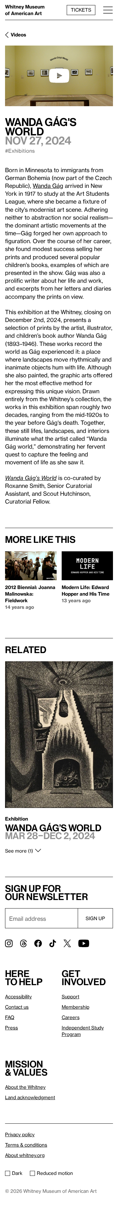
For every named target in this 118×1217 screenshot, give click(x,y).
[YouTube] (84, 943)
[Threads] (23, 943)
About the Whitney (25, 1087)
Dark (17, 1173)
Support (70, 996)
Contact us (17, 1007)
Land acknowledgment (30, 1097)
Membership (75, 1007)
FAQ (9, 1017)
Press (11, 1027)
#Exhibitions (20, 151)
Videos (18, 34)
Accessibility (18, 996)
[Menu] (108, 10)
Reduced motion (55, 1173)
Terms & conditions (26, 1145)
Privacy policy (20, 1134)
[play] (59, 76)
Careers (71, 1017)
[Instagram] (8, 943)
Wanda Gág (48, 185)
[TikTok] (53, 943)
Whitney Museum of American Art (25, 10)
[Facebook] (38, 943)
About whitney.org (25, 1155)
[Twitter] (67, 943)
